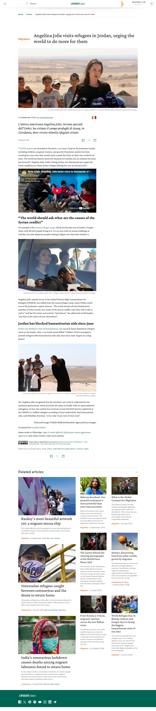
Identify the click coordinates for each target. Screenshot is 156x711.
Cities (49, 448)
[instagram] (44, 702)
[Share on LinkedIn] (94, 140)
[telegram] (54, 702)
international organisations (64, 448)
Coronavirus (26, 610)
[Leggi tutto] (136, 472)
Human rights (83, 448)
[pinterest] (29, 702)
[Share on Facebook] (83, 140)
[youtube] (39, 702)
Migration (24, 39)
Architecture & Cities (120, 582)
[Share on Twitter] (89, 140)
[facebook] (19, 702)
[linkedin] (49, 702)
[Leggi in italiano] (94, 117)
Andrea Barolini (46, 117)
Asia (44, 448)
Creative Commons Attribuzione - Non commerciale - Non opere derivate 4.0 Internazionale (58, 443)
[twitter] (24, 702)
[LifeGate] (78, 3)
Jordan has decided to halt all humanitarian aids (40, 328)
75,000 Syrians (26, 148)
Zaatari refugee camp (45, 227)
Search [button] (33, 3)
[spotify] (34, 702)
